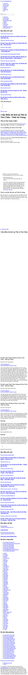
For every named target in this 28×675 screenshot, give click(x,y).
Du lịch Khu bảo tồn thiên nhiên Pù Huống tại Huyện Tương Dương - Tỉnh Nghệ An (14, 57)
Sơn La (4, 563)
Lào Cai (5, 559)
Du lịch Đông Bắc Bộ (8, 548)
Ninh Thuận (5, 598)
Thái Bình (5, 579)
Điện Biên (5, 560)
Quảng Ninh (6, 569)
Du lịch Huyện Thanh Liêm (9, 647)
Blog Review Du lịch (7, 26)
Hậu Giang (5, 625)
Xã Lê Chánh (16, 135)
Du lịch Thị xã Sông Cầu (8, 641)
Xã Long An (12, 134)
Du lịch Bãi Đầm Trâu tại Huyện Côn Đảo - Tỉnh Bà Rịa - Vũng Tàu (13, 485)
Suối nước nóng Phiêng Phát (9, 536)
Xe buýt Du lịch (6, 27)
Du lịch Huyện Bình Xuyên (9, 646)
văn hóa (10, 189)
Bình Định (5, 594)
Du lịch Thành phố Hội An (9, 638)
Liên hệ (5, 8)
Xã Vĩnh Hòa (20, 132)
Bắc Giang (5, 570)
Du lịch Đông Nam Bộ (9, 550)
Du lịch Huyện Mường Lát (9, 657)
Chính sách (5, 9)
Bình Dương (6, 609)
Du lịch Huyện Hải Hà (8, 637)
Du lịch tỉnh (5, 5)
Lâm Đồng (5, 605)
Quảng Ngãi (6, 593)
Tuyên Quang (6, 558)
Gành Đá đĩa (4, 530)
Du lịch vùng (6, 4)
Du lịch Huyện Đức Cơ (8, 653)
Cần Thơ (5, 624)
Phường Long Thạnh (5, 131)
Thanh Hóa (5, 583)
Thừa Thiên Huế (6, 590)
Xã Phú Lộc (6, 132)
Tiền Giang (5, 615)
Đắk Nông (5, 604)
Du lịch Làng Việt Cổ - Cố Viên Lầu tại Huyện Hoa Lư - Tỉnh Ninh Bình (13, 492)
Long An (5, 614)
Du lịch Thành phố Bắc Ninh (9, 648)
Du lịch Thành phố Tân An (9, 639)
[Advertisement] (14, 157)
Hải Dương (5, 575)
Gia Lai (5, 602)
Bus (4, 10)
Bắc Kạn (5, 556)
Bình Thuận (5, 599)
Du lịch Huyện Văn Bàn (8, 644)
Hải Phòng (5, 576)
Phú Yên (5, 596)
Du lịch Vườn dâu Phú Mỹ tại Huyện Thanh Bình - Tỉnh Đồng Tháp (13, 478)
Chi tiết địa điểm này (5, 364)
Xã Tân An (6, 134)
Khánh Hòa (5, 597)
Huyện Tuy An (10, 527)
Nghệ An (5, 585)
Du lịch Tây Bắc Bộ (8, 544)
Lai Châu (5, 561)
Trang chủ (5, 3)
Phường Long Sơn (23, 135)
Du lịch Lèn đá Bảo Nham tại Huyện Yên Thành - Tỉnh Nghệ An (12, 471)
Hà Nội (4, 553)
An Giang (5, 621)
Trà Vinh (5, 618)
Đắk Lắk (5, 603)
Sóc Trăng (5, 626)
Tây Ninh (5, 608)
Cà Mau (5, 629)
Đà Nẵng (5, 591)
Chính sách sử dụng (7, 662)
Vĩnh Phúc (5, 572)
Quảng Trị (5, 588)
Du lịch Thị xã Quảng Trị (8, 636)
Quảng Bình (6, 587)
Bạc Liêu (5, 628)
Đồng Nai (5, 610)
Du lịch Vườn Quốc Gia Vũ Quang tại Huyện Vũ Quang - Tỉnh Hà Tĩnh (13, 519)
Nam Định (5, 581)
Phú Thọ (5, 571)
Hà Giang (5, 554)
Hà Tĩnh (5, 586)
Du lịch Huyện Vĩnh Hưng (9, 643)
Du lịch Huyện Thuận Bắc (9, 654)
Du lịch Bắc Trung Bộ (8, 542)
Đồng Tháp (5, 620)
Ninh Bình (5, 582)
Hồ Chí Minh (6, 613)
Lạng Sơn (5, 567)
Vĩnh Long (5, 619)
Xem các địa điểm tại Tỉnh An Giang (8, 365)
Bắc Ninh (5, 574)
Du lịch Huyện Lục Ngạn (8, 652)
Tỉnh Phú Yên (4, 527)
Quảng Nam (6, 592)
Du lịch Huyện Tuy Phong (9, 658)
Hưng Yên (5, 577)
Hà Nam (5, 580)
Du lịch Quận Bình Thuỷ (8, 651)
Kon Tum (5, 601)
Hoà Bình (5, 565)
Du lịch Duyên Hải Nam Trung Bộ (11, 543)
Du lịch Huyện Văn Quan (8, 635)
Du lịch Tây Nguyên (8, 547)
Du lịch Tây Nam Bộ (8, 546)
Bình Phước (5, 607)
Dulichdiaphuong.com (5, 667)
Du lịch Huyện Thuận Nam (9, 642)
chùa (7, 189)
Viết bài (5, 7)
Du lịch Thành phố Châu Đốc (9, 655)
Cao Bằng (5, 555)
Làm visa (5, 25)
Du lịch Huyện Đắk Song (8, 649)
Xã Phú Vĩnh (9, 135)
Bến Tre (5, 617)
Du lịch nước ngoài (7, 20)
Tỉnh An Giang (4, 111)
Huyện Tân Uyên (11, 533)
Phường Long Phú (19, 134)
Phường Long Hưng (14, 131)
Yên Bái (5, 564)
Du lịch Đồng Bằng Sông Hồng (11, 549)
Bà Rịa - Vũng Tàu (7, 612)
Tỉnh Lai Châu (4, 533)
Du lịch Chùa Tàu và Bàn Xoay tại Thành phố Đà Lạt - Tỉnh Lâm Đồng (14, 64)
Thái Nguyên (6, 566)
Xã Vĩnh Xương (12, 132)
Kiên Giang (5, 623)
